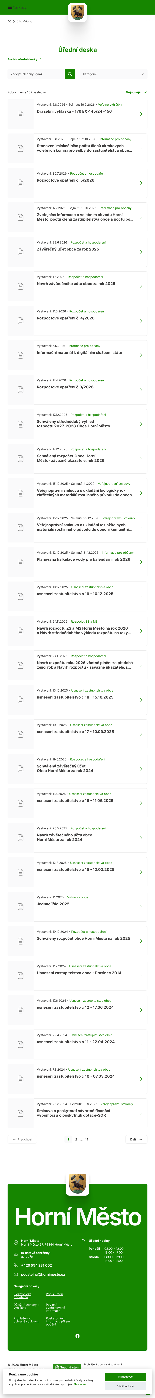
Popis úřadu (54, 1294)
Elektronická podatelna (22, 1296)
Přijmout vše (125, 1376)
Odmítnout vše (125, 1386)
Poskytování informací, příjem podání (58, 1321)
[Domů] (9, 21)
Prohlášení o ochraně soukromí (26, 1320)
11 (86, 1139)
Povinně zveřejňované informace (55, 1307)
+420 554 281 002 (36, 1265)
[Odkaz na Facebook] (77, 1336)
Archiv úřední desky (22, 59)
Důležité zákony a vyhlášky (26, 1306)
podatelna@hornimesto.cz (43, 1274)
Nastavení (80, 1384)
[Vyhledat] (70, 74)
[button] (17, 7)
